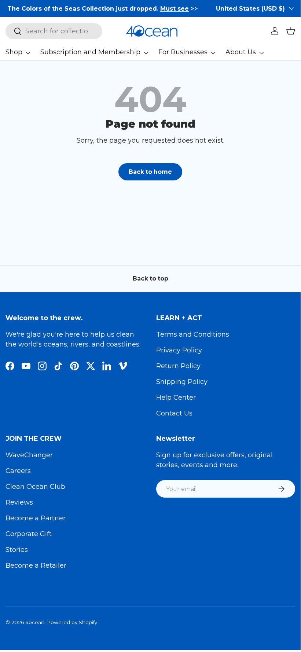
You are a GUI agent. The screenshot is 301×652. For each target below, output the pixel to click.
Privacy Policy (179, 350)
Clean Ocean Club (35, 487)
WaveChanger (29, 455)
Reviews (19, 502)
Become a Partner (35, 518)
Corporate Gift (28, 534)
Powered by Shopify (72, 622)
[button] (291, 31)
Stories (16, 550)
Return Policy (178, 366)
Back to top (150, 278)
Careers (18, 471)
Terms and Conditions (192, 334)
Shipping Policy (182, 382)
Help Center (176, 397)
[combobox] (53, 31)
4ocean (34, 622)
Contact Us (174, 413)
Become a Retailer (35, 565)
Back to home (150, 171)
